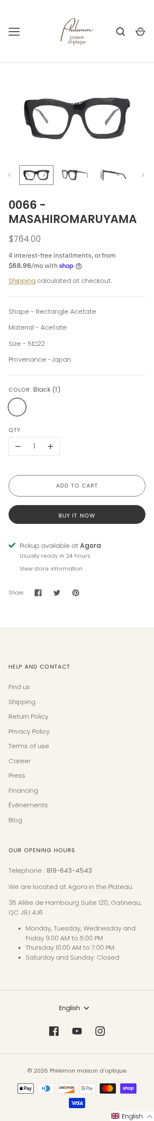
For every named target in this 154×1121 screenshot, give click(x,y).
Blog (15, 819)
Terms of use (29, 745)
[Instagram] (100, 1031)
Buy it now (77, 515)
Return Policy (28, 716)
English (69, 1007)
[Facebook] (53, 1031)
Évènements (28, 804)
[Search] (120, 31)
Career (20, 760)
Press (17, 775)
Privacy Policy (29, 731)
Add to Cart (77, 486)
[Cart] (140, 31)
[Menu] (14, 31)
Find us (19, 686)
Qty (15, 430)
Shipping (22, 280)
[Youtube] (77, 1031)
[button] (132, 1116)
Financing (23, 790)
